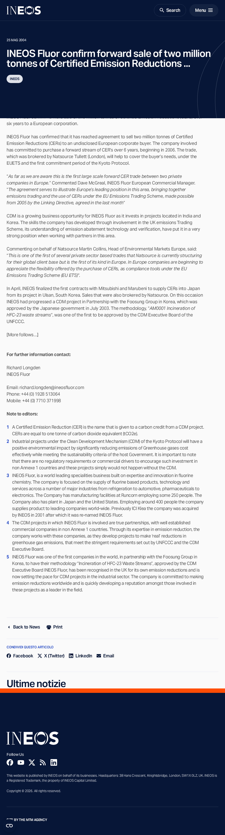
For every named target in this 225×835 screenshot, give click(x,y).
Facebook (23, 655)
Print (58, 627)
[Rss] (43, 762)
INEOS (14, 79)
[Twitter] (32, 762)
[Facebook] (10, 762)
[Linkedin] (53, 762)
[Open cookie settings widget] (9, 825)
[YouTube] (21, 762)
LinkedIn (83, 655)
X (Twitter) (54, 655)
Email (108, 655)
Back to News (26, 627)
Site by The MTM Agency (27, 820)
